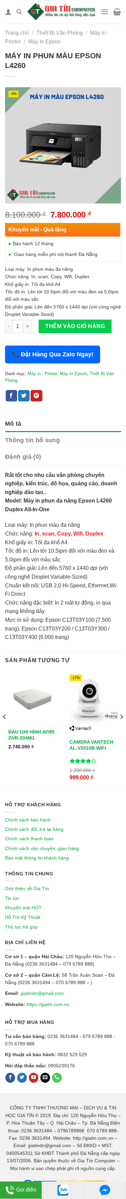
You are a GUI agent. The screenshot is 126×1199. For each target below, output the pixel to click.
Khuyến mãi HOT (23, 907)
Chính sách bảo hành (28, 819)
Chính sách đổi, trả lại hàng (34, 829)
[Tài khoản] (8, 11)
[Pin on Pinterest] (36, 395)
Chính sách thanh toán (29, 838)
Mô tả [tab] (13, 423)
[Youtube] (34, 1078)
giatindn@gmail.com (42, 993)
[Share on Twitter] (24, 395)
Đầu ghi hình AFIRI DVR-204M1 (31, 735)
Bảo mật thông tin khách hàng (37, 858)
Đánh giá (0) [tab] (23, 456)
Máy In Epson (44, 41)
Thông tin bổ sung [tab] (32, 440)
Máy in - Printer (42, 373)
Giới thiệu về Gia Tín (27, 888)
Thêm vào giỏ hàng (75, 326)
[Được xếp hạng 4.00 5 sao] (83, 760)
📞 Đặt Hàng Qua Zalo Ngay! (52, 354)
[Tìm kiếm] (19, 11)
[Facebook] (10, 1078)
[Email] (45, 1078)
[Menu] (104, 11)
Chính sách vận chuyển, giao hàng (42, 848)
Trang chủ (17, 33)
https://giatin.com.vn (48, 1004)
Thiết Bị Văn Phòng (59, 33)
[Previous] (4, 730)
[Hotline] (57, 1078)
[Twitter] (22, 1078)
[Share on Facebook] (11, 395)
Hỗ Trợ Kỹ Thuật (22, 917)
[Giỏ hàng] (117, 11)
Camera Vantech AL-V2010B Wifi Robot (91, 748)
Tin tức (12, 898)
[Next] (121, 730)
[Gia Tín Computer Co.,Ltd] (61, 11)
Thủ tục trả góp (21, 927)
